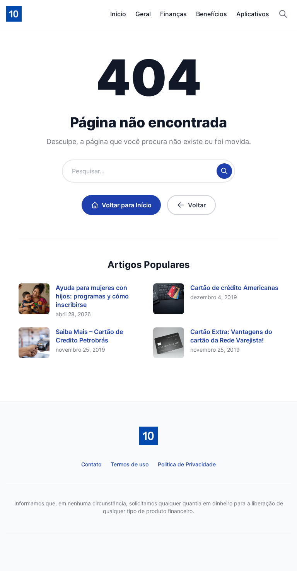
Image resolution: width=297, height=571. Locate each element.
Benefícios (211, 14)
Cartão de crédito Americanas (234, 287)
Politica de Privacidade (187, 464)
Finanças (173, 14)
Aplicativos (252, 14)
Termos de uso (129, 464)
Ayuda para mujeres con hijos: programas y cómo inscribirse (92, 296)
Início (118, 14)
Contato (91, 464)
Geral (143, 14)
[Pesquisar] (283, 14)
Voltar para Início (127, 205)
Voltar (197, 205)
